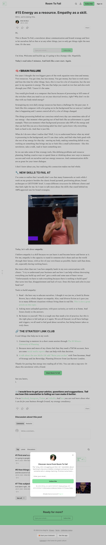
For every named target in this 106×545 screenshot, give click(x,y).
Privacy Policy (68, 488)
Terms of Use (63, 486)
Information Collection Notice (52, 488)
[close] (73, 455)
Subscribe (53, 481)
